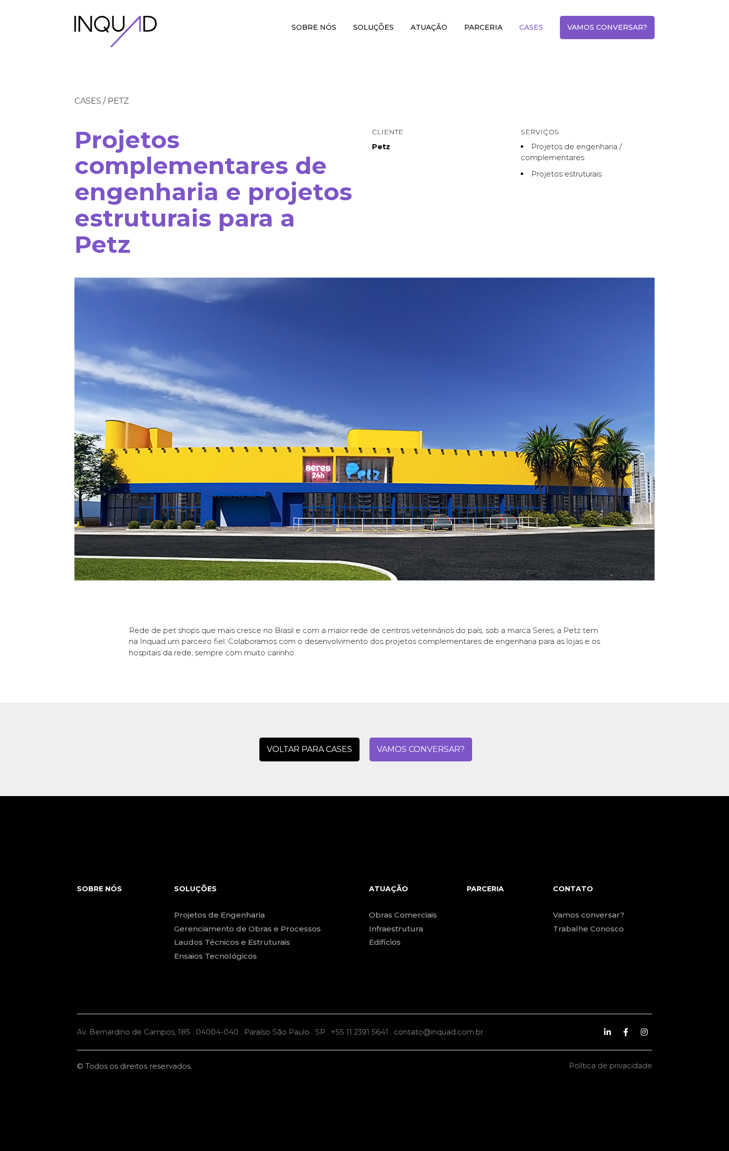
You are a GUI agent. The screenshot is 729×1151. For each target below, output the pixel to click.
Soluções (373, 27)
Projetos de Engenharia (219, 915)
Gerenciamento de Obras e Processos (247, 928)
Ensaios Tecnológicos (215, 956)
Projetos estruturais (566, 173)
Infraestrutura (396, 928)
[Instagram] (644, 1032)
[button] (309, 749)
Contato (573, 888)
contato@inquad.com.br (438, 1031)
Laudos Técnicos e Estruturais (232, 942)
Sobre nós (99, 888)
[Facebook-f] (626, 1032)
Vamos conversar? (607, 27)
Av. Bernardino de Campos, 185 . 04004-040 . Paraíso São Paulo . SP (201, 1031)
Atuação (429, 27)
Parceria (483, 27)
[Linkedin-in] (607, 1032)
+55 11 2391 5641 (359, 1031)
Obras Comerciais (403, 915)
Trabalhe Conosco (588, 928)
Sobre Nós (314, 27)
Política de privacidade (610, 1065)
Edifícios (385, 942)
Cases (531, 27)
